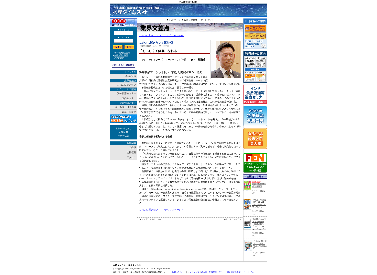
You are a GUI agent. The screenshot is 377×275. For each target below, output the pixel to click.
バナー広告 (123, 135)
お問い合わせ (178, 272)
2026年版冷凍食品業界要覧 (259, 185)
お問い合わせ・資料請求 (123, 65)
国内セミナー (129, 98)
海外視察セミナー (126, 93)
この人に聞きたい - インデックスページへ (161, 35)
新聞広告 (123, 132)
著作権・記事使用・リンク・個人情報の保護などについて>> (228, 272)
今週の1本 (130, 76)
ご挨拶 (132, 147)
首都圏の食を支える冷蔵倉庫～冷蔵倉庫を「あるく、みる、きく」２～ (259, 224)
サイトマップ (193, 272)
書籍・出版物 (129, 112)
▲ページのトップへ (232, 219)
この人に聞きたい (126, 84)
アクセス (131, 157)
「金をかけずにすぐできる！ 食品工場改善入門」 (260, 244)
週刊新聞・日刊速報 (125, 107)
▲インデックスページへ (150, 219)
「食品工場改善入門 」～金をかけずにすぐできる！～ (259, 203)
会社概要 (131, 152)
